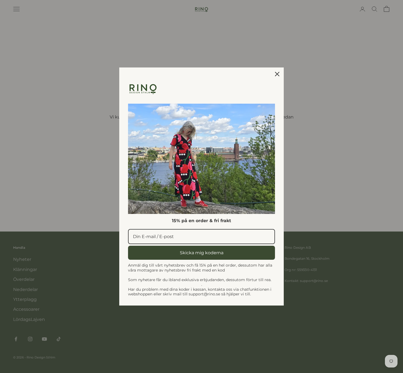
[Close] (277, 74)
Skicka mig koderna (201, 252)
